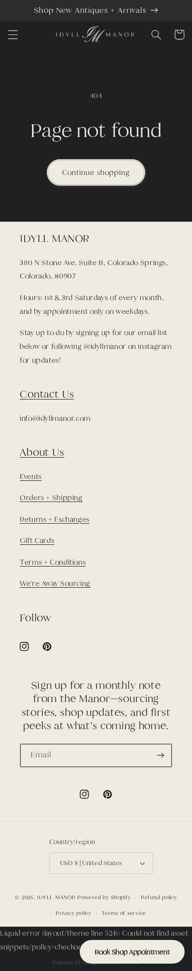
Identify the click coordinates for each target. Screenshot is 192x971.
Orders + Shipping (51, 497)
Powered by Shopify (103, 897)
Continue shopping (96, 172)
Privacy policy (73, 912)
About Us (42, 452)
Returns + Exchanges (55, 519)
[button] (12, 34)
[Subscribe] (160, 755)
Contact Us (47, 394)
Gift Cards (37, 540)
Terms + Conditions (53, 562)
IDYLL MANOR (57, 897)
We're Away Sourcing (55, 583)
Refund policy (159, 897)
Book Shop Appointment (132, 951)
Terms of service (123, 912)
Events (31, 476)
